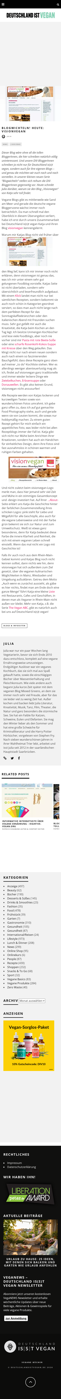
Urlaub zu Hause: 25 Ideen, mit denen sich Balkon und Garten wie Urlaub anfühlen (30, 1262)
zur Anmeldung (16, 1318)
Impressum (14, 1163)
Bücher (11, 894)
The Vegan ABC (18, 608)
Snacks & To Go (17, 971)
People (11, 959)
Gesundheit (14, 927)
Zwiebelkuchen (11, 380)
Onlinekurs (14, 955)
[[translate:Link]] (7, 4)
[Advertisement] (30, 54)
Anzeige (12, 886)
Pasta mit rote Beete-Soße (39, 340)
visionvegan (15, 228)
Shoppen (13, 967)
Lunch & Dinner (17, 943)
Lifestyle (12, 939)
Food (10, 910)
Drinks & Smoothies (20, 902)
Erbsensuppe (30, 380)
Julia (9, 136)
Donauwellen (10, 384)
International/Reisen (20, 935)
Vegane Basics (16, 979)
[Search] (58, 4)
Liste (52, 591)
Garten (11, 918)
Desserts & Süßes (18, 898)
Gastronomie (15, 922)
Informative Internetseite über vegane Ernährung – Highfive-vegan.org (23, 824)
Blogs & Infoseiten (14, 626)
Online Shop (15, 951)
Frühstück (13, 914)
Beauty (11, 890)
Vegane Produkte (18, 983)
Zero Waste (14, 987)
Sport (10, 975)
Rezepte (12, 963)
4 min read (16, 144)
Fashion (12, 906)
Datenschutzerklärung (21, 1167)
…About (52, 500)
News (5, 144)
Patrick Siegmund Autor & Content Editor (23, 829)
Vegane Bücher (32, 1362)
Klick (18, 296)
